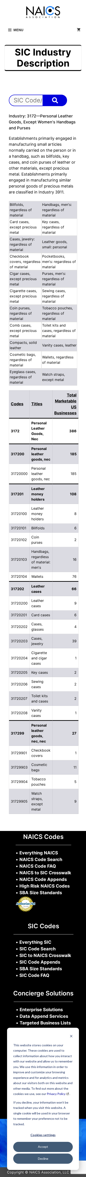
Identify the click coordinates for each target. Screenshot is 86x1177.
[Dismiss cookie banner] (71, 1036)
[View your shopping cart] (79, 30)
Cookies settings (43, 1135)
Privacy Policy (56, 1094)
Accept (43, 1146)
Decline (43, 1158)
